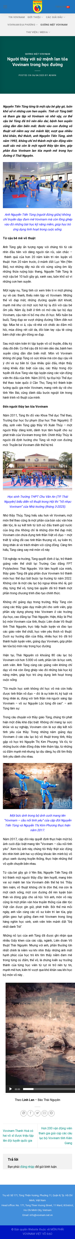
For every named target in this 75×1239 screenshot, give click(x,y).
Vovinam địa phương (21, 24)
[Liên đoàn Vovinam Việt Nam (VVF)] (37, 6)
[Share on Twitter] (37, 1113)
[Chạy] (10, 1089)
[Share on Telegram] (51, 1113)
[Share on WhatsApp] (23, 1113)
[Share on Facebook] (30, 1113)
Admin (52, 75)
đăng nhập (27, 1167)
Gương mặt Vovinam (53, 24)
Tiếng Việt (61, 6)
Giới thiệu (34, 17)
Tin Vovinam (16, 17)
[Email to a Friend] (44, 1113)
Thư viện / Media (37, 32)
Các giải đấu (54, 17)
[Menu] (5, 6)
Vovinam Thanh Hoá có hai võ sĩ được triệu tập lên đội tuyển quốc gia (18, 1135)
